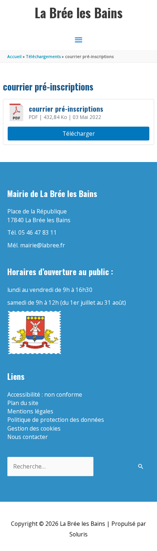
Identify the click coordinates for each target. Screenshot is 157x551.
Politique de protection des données (55, 420)
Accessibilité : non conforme (44, 394)
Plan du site (22, 403)
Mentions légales (30, 411)
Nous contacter (27, 437)
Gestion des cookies (34, 428)
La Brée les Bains (79, 12)
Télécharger (78, 134)
